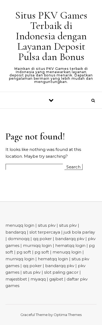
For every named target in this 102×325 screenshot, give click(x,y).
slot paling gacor (61, 272)
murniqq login (37, 245)
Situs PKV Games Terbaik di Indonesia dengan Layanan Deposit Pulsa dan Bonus (51, 36)
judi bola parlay (79, 232)
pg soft (24, 252)
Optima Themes (68, 314)
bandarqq (15, 232)
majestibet (16, 279)
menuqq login (19, 225)
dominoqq (18, 238)
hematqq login (70, 245)
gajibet (56, 279)
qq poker (42, 238)
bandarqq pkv (69, 238)
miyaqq (38, 279)
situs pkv (46, 225)
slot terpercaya (44, 232)
